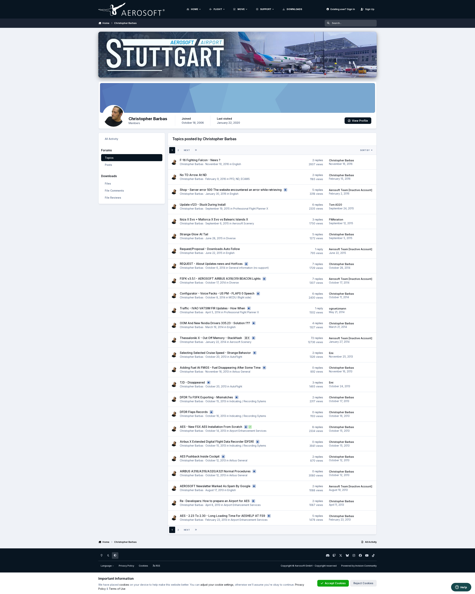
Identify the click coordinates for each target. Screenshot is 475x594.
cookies (124, 584)
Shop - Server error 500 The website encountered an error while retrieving (231, 190)
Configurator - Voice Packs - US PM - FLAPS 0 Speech (217, 293)
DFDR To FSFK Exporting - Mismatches (207, 397)
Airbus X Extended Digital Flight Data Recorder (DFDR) (217, 441)
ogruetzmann (337, 308)
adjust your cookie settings (216, 584)
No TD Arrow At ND (193, 175)
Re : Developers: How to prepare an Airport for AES (215, 501)
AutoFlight (236, 356)
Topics (109, 157)
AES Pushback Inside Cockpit (200, 456)
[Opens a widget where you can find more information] (461, 587)
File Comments (114, 190)
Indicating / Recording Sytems (248, 401)
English (236, 164)
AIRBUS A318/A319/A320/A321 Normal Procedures (215, 471)
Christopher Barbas (191, 164)
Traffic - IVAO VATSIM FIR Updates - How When (213, 308)
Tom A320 (335, 204)
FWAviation (336, 219)
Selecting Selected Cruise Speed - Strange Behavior (216, 353)
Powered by (359, 565)
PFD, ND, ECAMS (240, 178)
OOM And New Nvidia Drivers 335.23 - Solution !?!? (215, 323)
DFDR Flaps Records (194, 412)
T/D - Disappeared (193, 382)
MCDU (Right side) (240, 297)
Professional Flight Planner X (250, 208)
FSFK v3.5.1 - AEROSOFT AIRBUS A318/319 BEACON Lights (220, 278)
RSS (157, 565)
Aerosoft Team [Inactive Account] (350, 190)
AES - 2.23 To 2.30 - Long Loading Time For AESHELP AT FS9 (223, 516)
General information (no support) (249, 267)
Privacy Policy (126, 565)
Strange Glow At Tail (194, 234)
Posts (108, 164)
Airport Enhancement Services (248, 430)
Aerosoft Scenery (243, 223)
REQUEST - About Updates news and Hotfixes (211, 264)
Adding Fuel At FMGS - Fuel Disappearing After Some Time (220, 367)
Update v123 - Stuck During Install (203, 204)
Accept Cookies (335, 583)
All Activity (111, 138)
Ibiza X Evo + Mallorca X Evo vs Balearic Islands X (214, 219)
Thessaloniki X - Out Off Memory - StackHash (211, 338)
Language (106, 565)
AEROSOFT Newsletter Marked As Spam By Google (215, 486)
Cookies (143, 565)
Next (187, 150)
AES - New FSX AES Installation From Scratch (211, 427)
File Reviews (113, 197)
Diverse (231, 238)
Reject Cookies (363, 583)
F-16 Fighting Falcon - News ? (200, 160)
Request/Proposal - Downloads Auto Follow (210, 249)
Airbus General (241, 371)
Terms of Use (117, 588)
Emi (331, 353)
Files (108, 183)
